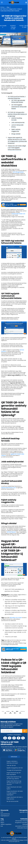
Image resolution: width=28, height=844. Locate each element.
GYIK (2, 812)
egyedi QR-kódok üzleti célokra (12, 454)
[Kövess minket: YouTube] (9, 738)
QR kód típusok (11, 532)
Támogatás (23, 810)
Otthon (2, 7)
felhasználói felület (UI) (18, 214)
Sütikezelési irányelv (22, 828)
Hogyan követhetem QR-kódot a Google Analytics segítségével (15, 793)
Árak (2, 826)
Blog (8, 7)
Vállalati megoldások (6, 824)
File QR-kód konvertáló (12, 801)
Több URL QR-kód (11, 765)
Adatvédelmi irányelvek (21, 826)
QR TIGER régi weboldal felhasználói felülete (18, 101)
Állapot (2, 822)
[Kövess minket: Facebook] (18, 738)
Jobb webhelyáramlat (17, 122)
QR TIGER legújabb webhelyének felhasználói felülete (19, 106)
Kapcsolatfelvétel (5, 814)
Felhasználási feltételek (21, 820)
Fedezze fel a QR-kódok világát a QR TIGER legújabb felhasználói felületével (17, 147)
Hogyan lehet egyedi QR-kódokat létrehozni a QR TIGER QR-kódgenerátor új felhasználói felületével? (17, 140)
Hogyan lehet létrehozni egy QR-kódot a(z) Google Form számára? (14, 782)
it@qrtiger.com (23, 812)
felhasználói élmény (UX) (8, 487)
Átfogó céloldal (15, 134)
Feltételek (23, 819)
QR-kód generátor (18, 172)
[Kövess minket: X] (23, 738)
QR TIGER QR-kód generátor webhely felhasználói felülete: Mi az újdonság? (17, 114)
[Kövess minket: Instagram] (14, 738)
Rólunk (2, 820)
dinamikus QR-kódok (16, 617)
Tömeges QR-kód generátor (14, 770)
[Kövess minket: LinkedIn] (5, 738)
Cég (2, 819)
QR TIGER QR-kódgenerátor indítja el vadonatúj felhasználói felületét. (11, 10)
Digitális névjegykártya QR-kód (15, 768)
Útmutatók (4, 810)
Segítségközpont (5, 815)
